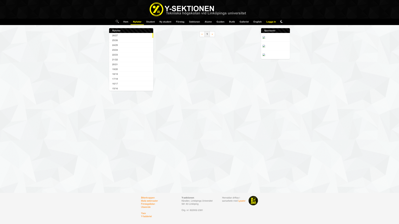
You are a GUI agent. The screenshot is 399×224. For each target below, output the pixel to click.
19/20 (115, 69)
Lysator (241, 200)
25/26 (115, 40)
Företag (180, 21)
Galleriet (244, 21)
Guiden (220, 21)
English (257, 21)
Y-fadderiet (146, 216)
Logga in (271, 21)
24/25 (115, 45)
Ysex (143, 213)
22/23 (115, 54)
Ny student (165, 21)
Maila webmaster (149, 200)
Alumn (208, 21)
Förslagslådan (148, 203)
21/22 (115, 59)
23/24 (115, 49)
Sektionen (194, 21)
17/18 (115, 78)
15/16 (115, 88)
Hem (125, 21)
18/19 (115, 73)
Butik (232, 21)
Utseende (146, 206)
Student (150, 21)
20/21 (115, 64)
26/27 (115, 35)
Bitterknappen (148, 197)
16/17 (115, 83)
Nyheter (137, 21)
